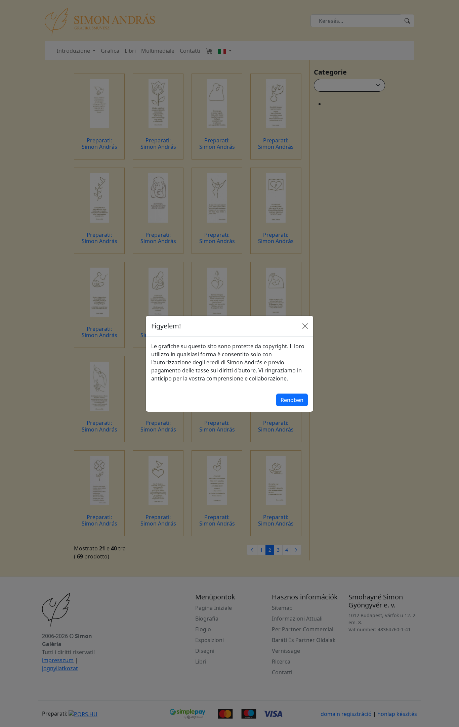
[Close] (305, 326)
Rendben (292, 400)
